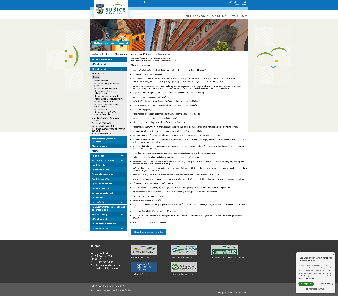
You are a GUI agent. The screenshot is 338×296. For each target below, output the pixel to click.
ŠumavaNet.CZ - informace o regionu (227, 257)
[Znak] (145, 2)
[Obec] (115, 11)
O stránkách (120, 286)
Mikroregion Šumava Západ (183, 257)
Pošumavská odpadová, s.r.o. (183, 274)
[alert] (315, 272)
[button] (315, 289)
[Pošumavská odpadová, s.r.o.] (184, 271)
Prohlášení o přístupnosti (101, 286)
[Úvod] (230, 2)
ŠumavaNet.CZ (241, 292)
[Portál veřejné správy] (144, 271)
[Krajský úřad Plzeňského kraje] (144, 254)
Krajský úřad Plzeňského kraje (144, 257)
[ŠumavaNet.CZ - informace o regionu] (224, 254)
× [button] (333, 255)
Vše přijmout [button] (306, 284)
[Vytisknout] (244, 2)
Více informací (310, 278)
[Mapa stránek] (240, 2)
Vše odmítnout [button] (324, 284)
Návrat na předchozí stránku (148, 231)
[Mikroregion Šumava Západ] (184, 254)
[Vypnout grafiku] (235, 2)
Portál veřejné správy (140, 274)
